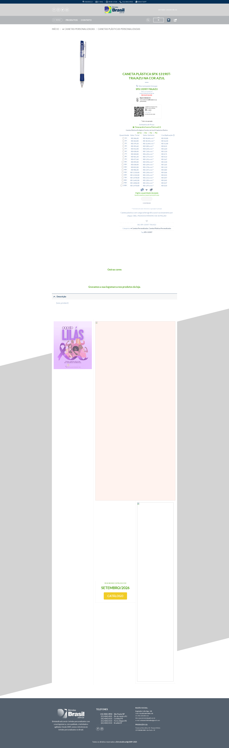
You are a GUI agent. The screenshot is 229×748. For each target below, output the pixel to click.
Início (55, 29)
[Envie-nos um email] (67, 10)
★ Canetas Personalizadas (78, 29)
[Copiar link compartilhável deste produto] (151, 190)
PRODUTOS (72, 20)
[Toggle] (54, 296)
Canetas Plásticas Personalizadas (119, 29)
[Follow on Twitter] (63, 10)
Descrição (61, 296)
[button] (167, 10)
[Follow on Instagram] (58, 10)
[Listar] (147, 221)
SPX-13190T (148, 232)
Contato (86, 20)
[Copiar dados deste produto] (142, 190)
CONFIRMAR (147, 203)
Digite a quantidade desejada (146, 194)
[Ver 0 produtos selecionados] (168, 20)
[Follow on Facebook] (54, 10)
